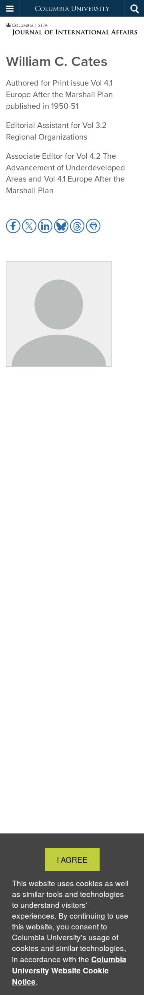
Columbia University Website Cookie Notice (69, 970)
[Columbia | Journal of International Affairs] (72, 29)
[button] (10, 8)
